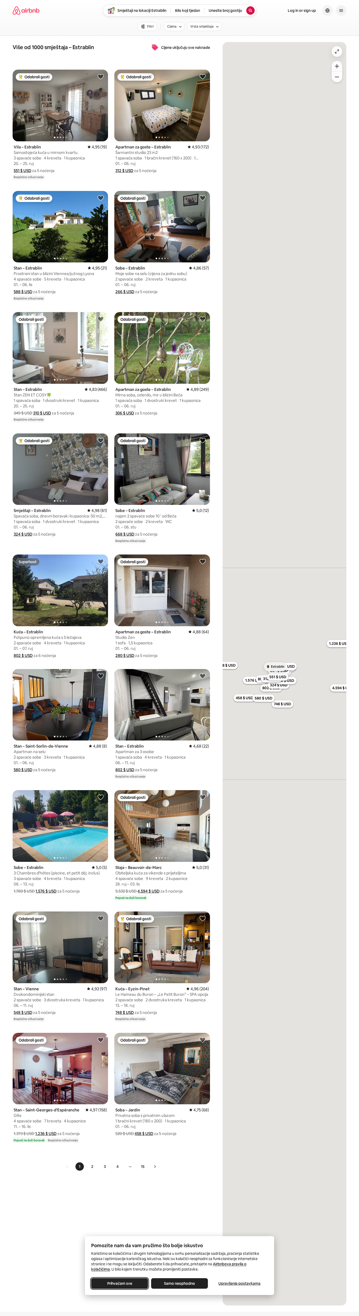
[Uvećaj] (337, 66)
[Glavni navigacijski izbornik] (341, 10)
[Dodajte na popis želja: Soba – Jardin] (202, 1039)
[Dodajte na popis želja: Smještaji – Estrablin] (100, 440)
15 (143, 1166)
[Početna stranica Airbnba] (26, 10)
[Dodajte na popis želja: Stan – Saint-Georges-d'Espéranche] (100, 1039)
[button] (22, 170)
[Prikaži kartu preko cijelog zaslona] (337, 51)
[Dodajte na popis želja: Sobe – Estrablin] (202, 198)
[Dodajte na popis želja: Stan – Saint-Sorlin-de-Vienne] (100, 676)
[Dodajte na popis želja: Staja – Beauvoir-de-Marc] (202, 797)
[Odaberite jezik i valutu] (327, 10)
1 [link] (79, 1166)
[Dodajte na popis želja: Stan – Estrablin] (100, 198)
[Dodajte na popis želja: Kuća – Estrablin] (100, 561)
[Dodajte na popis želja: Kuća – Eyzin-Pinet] (202, 918)
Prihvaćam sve (119, 1283)
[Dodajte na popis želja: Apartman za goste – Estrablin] (202, 76)
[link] (67, 1166)
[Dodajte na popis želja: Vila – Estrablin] (100, 76)
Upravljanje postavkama (239, 1283)
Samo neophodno (179, 1283)
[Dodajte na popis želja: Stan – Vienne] (100, 918)
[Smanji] (337, 77)
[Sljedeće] (154, 1166)
